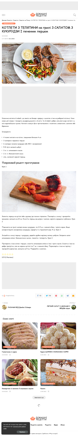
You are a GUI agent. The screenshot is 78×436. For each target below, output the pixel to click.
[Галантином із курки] (20, 335)
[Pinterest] (56, 295)
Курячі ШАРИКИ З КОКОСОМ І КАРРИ (54, 352)
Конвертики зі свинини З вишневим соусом (17, 388)
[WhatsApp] (61, 295)
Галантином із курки (9, 352)
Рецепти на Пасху (9, 23)
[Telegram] (67, 295)
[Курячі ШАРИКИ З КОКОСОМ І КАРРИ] (58, 335)
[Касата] (58, 372)
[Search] (74, 15)
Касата (42, 388)
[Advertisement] (39, 99)
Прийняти (22, 432)
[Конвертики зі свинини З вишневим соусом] (20, 372)
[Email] (73, 295)
